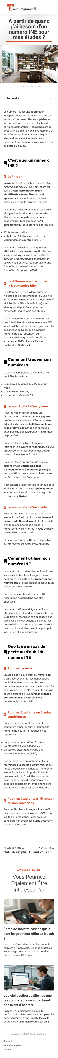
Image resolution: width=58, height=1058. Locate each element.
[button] (50, 98)
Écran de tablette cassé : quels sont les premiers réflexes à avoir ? (29, 934)
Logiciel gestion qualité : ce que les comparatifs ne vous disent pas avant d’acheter (28, 1000)
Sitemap (7, 1049)
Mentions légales (12, 1045)
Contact (7, 1041)
